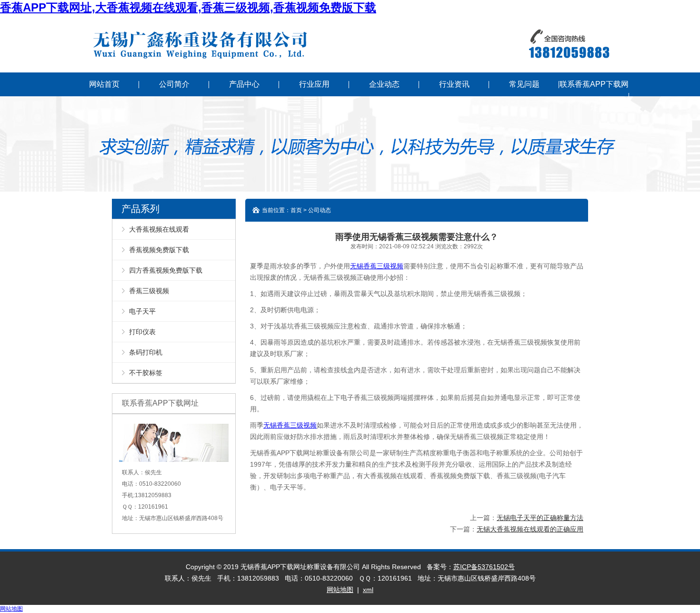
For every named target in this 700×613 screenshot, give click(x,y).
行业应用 (314, 84)
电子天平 (142, 311)
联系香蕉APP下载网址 (594, 96)
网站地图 (340, 589)
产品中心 (244, 84)
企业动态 (384, 84)
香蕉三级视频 (149, 291)
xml (368, 589)
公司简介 (174, 84)
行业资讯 (454, 84)
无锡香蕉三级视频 (376, 266)
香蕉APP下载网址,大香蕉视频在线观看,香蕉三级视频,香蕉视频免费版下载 (188, 7)
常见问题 (524, 84)
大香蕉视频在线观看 (159, 229)
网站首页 (104, 84)
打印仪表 (142, 332)
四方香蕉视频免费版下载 (165, 270)
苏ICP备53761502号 (484, 567)
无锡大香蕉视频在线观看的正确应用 (530, 529)
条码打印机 (145, 352)
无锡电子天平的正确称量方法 (540, 517)
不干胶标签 (145, 373)
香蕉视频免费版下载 (159, 250)
